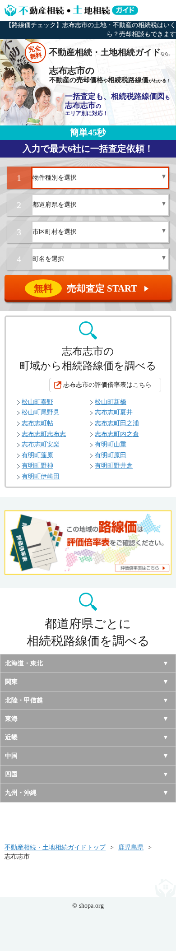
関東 (11, 681)
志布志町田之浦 (117, 423)
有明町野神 (37, 465)
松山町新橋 (110, 402)
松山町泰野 (37, 402)
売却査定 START (92, 288)
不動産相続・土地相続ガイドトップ (55, 847)
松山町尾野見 (41, 412)
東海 (11, 718)
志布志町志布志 (44, 434)
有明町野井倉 (114, 465)
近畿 (11, 737)
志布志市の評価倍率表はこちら (107, 384)
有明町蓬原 (37, 455)
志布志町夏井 (114, 412)
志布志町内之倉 (117, 434)
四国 (11, 774)
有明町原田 (110, 455)
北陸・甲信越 (24, 700)
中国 (11, 755)
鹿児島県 (131, 847)
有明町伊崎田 (41, 476)
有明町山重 (110, 444)
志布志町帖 (37, 423)
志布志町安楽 (41, 444)
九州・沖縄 (21, 792)
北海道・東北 (24, 663)
